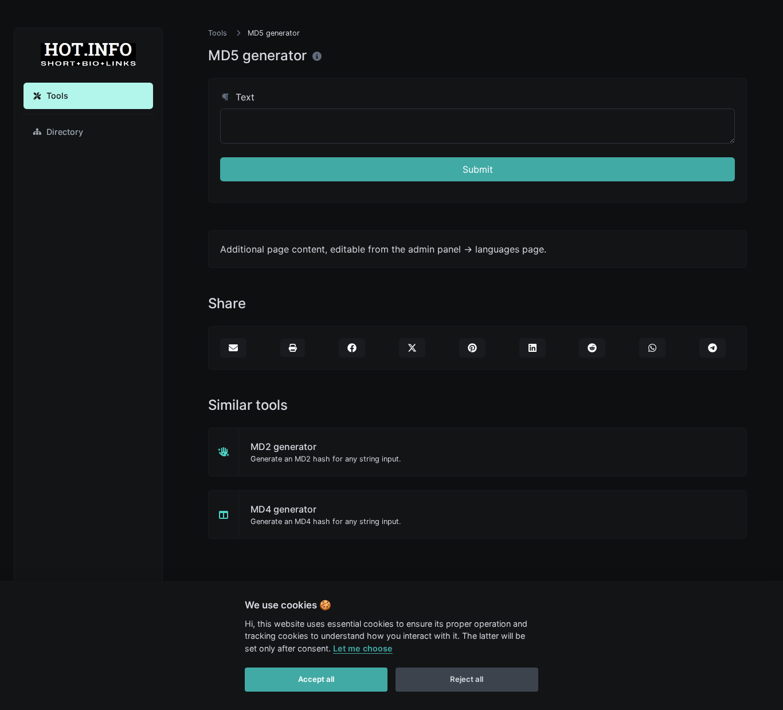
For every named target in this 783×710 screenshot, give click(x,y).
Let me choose (363, 648)
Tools (57, 95)
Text (244, 97)
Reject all (466, 679)
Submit (478, 169)
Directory (64, 132)
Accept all (316, 679)
